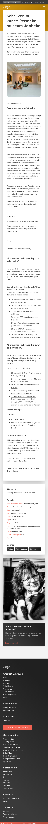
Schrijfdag (7, 753)
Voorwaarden (9, 817)
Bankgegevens (9, 694)
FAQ (5, 697)
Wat (5, 678)
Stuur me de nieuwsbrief (18, 728)
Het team (7, 683)
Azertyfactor (8, 742)
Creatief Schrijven (11, 2)
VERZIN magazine (10, 744)
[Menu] (44, 7)
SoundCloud (8, 788)
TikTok (6, 780)
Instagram (7, 774)
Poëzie (10, 549)
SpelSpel (7, 761)
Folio (5, 801)
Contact (6, 680)
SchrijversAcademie (11, 747)
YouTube (6, 785)
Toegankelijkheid (10, 814)
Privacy (6, 811)
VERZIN (27, 443)
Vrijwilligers (8, 686)
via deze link (25, 368)
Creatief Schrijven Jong (13, 750)
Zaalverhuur (8, 692)
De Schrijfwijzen (10, 756)
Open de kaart (17, 531)
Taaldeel (6, 720)
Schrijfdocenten (10, 707)
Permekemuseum (19, 115)
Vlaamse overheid (11, 798)
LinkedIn (6, 783)
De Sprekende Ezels (11, 759)
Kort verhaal (35, 549)
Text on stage (21, 549)
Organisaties (8, 710)
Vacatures (7, 689)
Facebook (7, 771)
